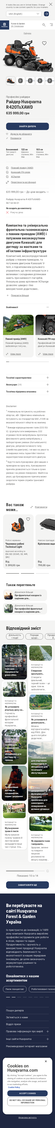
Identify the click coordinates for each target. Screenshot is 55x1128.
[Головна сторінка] (4, 25)
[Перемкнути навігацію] (51, 25)
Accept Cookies (27, 1093)
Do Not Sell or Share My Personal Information (27, 1101)
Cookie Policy (14, 1087)
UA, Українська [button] (17, 26)
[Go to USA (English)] (46, 13)
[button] (44, 43)
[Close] (46, 1061)
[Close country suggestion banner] (50, 4)
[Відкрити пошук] (44, 25)
